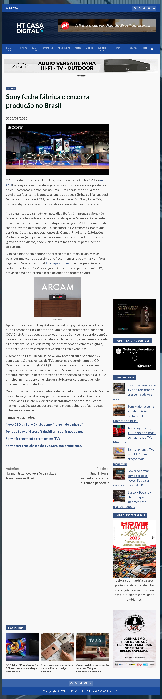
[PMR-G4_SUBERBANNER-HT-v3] (107, 25)
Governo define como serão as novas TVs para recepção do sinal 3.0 (92, 647)
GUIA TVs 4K (9, 49)
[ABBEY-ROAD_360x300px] (134, 316)
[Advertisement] (57, 509)
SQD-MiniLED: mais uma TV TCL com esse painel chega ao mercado (22, 647)
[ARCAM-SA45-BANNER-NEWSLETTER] (57, 296)
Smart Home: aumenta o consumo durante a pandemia (94, 476)
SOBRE (144, 48)
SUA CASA (34, 49)
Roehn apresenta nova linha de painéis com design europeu (57, 647)
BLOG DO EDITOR (102, 49)
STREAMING (48, 48)
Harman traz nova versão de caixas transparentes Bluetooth (31, 473)
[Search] (152, 49)
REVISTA (133, 48)
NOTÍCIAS (23, 48)
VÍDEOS (89, 48)
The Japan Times (57, 263)
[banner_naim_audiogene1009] (81, 65)
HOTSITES (118, 48)
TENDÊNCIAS (64, 48)
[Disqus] (57, 575)
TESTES (78, 48)
